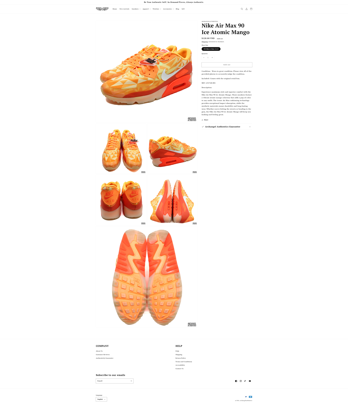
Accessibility (180, 365)
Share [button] (206, 120)
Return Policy (181, 358)
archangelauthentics (246, 400)
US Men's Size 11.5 (211, 49)
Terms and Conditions (184, 362)
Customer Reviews (103, 355)
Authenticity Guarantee (104, 358)
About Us (99, 351)
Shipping (205, 41)
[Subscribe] (131, 381)
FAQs (177, 351)
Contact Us (180, 369)
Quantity (205, 53)
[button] (135, 9)
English (100, 399)
